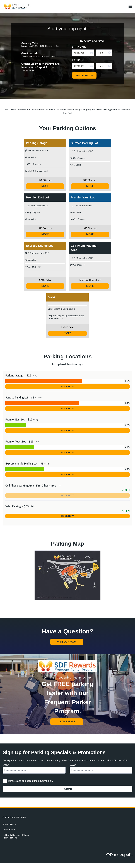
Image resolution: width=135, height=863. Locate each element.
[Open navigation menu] (129, 6)
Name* (6, 765)
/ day (90, 180)
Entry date (79, 47)
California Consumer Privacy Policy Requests (16, 836)
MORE (45, 186)
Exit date (77, 60)
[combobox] (104, 53)
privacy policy (45, 781)
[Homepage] (64, 7)
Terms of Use (9, 830)
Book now (67, 387)
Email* (73, 765)
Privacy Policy (9, 824)
